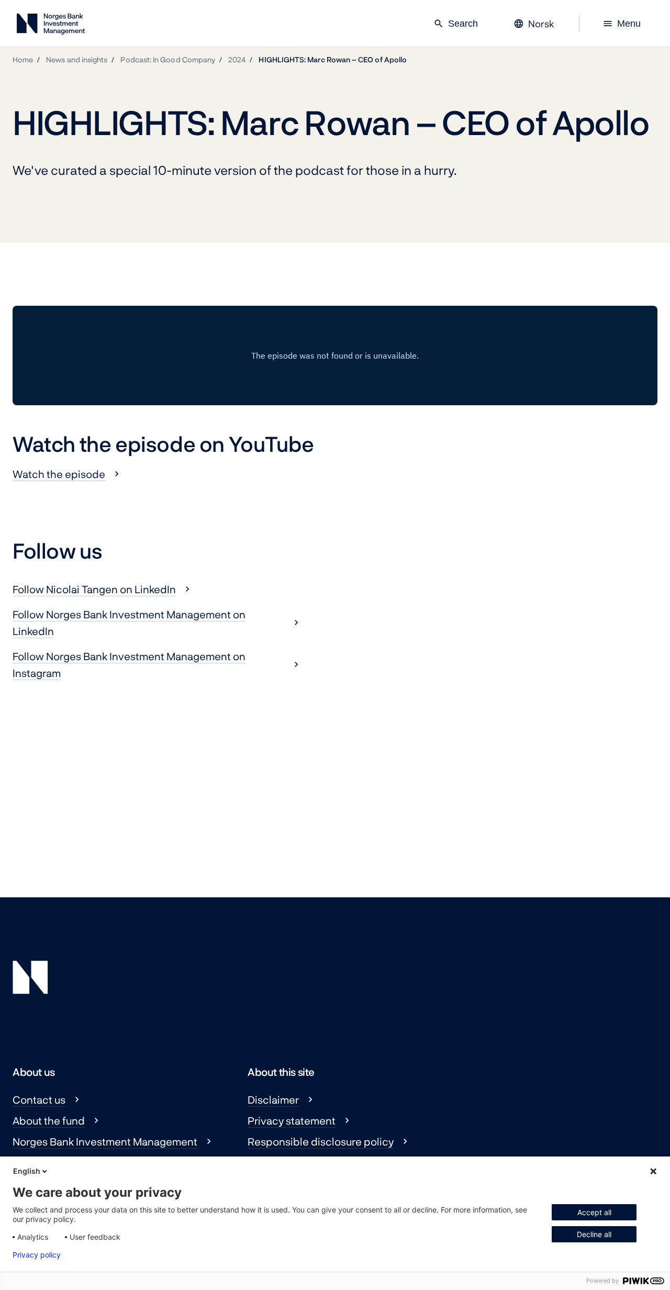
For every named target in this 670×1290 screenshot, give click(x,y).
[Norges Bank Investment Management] (51, 26)
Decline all (594, 1234)
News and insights (76, 59)
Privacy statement (292, 1120)
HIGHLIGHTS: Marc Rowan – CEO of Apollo (333, 59)
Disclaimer (273, 1099)
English (26, 1170)
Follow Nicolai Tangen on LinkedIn (94, 589)
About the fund (49, 1120)
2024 (236, 59)
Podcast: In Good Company (167, 59)
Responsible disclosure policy (321, 1141)
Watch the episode (59, 474)
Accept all (594, 1212)
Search (455, 23)
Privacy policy (37, 1255)
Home (23, 59)
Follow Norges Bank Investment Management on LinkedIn (129, 622)
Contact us (39, 1099)
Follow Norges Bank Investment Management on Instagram (129, 664)
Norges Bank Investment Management (105, 1141)
